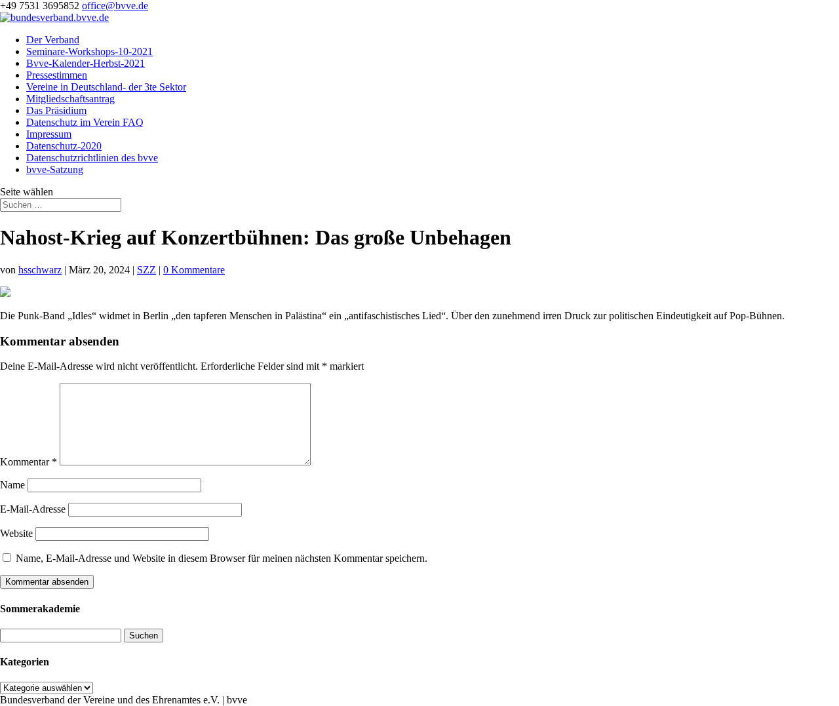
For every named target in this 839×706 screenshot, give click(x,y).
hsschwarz (40, 269)
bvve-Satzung (54, 169)
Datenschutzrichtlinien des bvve (92, 157)
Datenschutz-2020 (64, 145)
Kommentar (28, 461)
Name (12, 484)
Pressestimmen (56, 75)
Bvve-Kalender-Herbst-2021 (85, 63)
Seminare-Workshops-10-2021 (89, 51)
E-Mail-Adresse (33, 509)
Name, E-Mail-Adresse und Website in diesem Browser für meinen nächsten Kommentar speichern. (221, 558)
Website (16, 533)
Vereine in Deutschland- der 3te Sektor (106, 86)
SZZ (146, 269)
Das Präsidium (56, 110)
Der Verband (52, 39)
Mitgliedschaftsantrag (70, 98)
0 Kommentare (194, 269)
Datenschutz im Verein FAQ (85, 122)
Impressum (48, 134)
